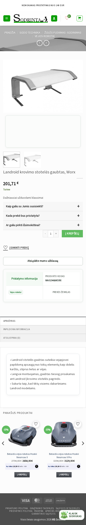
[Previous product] (46, 43)
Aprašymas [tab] (9, 321)
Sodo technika (30, 33)
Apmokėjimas (53, 511)
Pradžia (10, 33)
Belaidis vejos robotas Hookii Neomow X (22, 456)
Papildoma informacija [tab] (16, 329)
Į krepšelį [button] (22, 474)
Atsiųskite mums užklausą (43, 261)
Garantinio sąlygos (43, 513)
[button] (6, 18)
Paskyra (38, 511)
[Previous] (10, 86)
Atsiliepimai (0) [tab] (11, 337)
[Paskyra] (54, 18)
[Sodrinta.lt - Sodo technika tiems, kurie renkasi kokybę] (31, 18)
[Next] (76, 86)
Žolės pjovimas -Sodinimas (62, 33)
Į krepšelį (72, 233)
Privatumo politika (16, 508)
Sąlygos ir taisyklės (68, 508)
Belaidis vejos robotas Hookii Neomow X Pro (64, 456)
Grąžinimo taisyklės (42, 508)
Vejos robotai (45, 36)
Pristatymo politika (20, 511)
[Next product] (40, 43)
